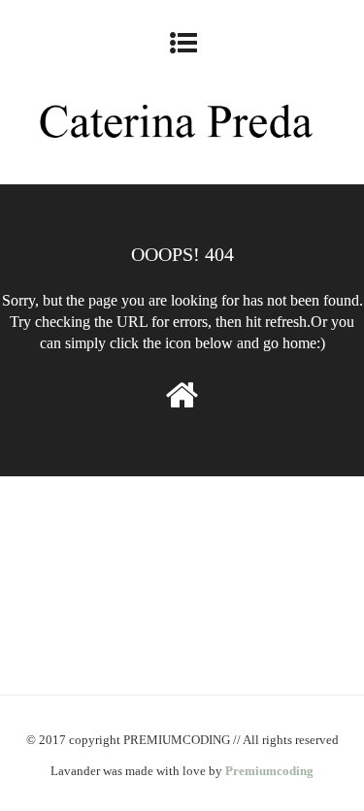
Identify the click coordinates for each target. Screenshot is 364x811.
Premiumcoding (269, 770)
